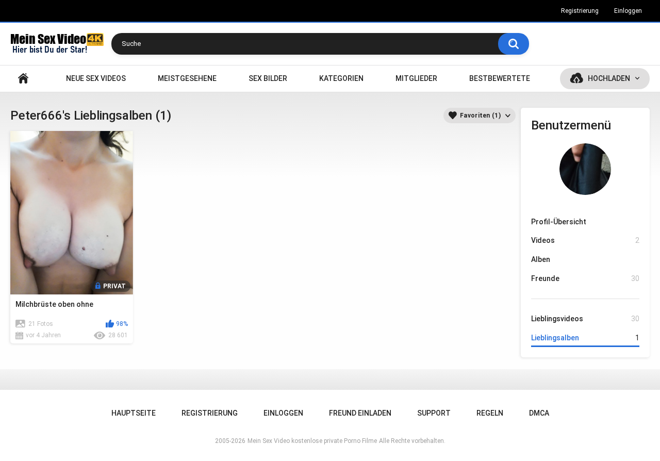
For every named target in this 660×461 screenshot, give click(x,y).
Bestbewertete (499, 78)
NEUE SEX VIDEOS (96, 78)
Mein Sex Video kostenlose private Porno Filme (312, 440)
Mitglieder (416, 78)
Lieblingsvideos (585, 319)
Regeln (489, 413)
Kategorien (341, 78)
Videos (585, 240)
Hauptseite (23, 78)
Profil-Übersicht (558, 222)
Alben (540, 259)
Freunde (585, 278)
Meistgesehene (187, 78)
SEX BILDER (268, 78)
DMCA (539, 413)
